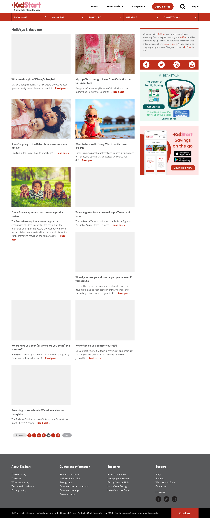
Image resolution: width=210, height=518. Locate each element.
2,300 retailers (170, 43)
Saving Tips (57, 17)
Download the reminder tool (74, 486)
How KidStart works (70, 474)
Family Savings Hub (118, 482)
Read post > (61, 88)
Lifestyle (131, 17)
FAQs (158, 474)
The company (18, 474)
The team (16, 478)
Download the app (69, 490)
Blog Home (20, 17)
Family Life (95, 17)
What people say (20, 482)
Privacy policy (18, 490)
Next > (67, 435)
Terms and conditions (22, 486)
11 (53, 435)
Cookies (184, 513)
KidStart (161, 34)
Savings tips (66, 482)
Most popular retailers (119, 478)
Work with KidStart (165, 482)
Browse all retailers (117, 474)
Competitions (171, 17)
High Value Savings (117, 486)
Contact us (161, 486)
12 (58, 435)
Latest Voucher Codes (119, 490)
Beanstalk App (67, 494)
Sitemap (160, 478)
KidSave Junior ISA (70, 478)
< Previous (20, 435)
